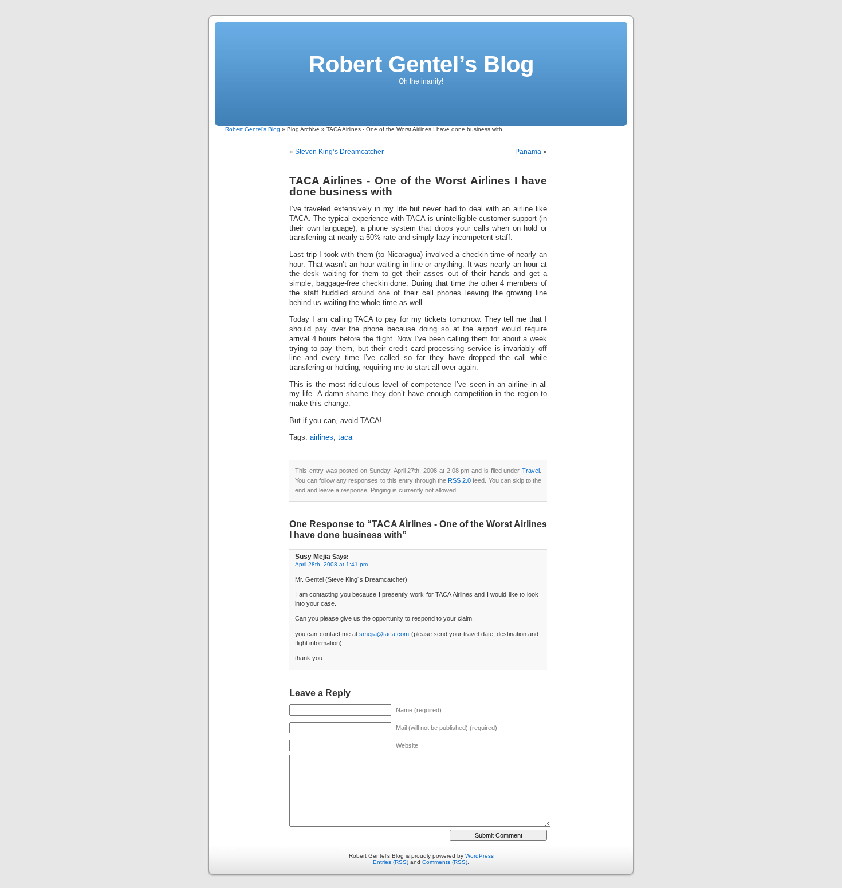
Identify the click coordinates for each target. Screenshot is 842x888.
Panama (528, 152)
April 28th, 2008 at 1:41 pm (331, 564)
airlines (321, 437)
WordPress (479, 856)
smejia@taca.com (384, 633)
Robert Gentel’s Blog (421, 64)
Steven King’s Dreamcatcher (339, 152)
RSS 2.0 (459, 480)
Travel (531, 470)
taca (345, 437)
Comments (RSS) (444, 862)
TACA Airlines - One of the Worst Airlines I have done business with (418, 186)
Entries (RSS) (390, 862)
